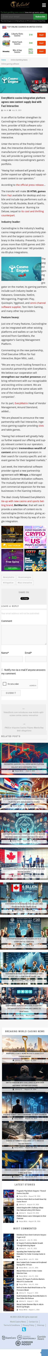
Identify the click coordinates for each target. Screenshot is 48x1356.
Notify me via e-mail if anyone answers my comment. (23, 671)
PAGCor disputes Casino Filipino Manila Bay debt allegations (24, 729)
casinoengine (25, 577)
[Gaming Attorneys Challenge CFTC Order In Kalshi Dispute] (25, 1122)
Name (5, 652)
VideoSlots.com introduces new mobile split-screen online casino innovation (24, 714)
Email (28, 652)
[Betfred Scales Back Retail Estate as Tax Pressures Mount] (8, 1290)
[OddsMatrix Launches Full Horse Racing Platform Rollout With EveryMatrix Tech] (24, 743)
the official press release (30, 184)
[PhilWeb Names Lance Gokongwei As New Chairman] (25, 1093)
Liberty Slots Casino (17, 35)
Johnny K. (17, 876)
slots (41, 425)
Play (41, 35)
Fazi (9, 195)
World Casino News (18, 1322)
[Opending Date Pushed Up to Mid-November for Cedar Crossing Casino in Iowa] (8, 1254)
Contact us (33, 1322)
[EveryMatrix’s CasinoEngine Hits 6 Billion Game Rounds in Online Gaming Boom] (24, 882)
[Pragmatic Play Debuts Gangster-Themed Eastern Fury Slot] (8, 1194)
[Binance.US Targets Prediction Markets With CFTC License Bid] (8, 1282)
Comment (6, 621)
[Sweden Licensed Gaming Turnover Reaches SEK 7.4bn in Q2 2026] (25, 1151)
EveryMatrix (21, 403)
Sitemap (40, 1325)
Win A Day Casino (17, 51)
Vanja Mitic (19, 771)
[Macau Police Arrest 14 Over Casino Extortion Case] (8, 1274)
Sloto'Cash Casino (17, 43)
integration (9, 583)
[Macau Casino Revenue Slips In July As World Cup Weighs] (8, 1307)
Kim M (6, 110)
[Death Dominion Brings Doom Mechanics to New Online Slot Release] (8, 1299)
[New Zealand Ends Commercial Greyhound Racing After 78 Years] (8, 1265)
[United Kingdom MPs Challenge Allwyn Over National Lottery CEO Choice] (25, 1064)
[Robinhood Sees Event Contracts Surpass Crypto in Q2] (8, 1238)
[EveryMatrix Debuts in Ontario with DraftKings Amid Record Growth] (24, 847)
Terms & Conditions (12, 1325)
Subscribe (40, 16)
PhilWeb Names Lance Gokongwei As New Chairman (25, 1115)
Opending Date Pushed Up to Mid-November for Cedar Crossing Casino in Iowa (31, 1254)
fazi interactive (25, 583)
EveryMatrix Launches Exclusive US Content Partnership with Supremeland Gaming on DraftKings (24, 1009)
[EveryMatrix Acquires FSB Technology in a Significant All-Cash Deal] (24, 917)
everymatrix (9, 577)
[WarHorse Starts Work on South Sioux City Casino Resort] (25, 1035)
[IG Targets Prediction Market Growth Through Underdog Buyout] (8, 1246)
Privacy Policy (28, 1325)
